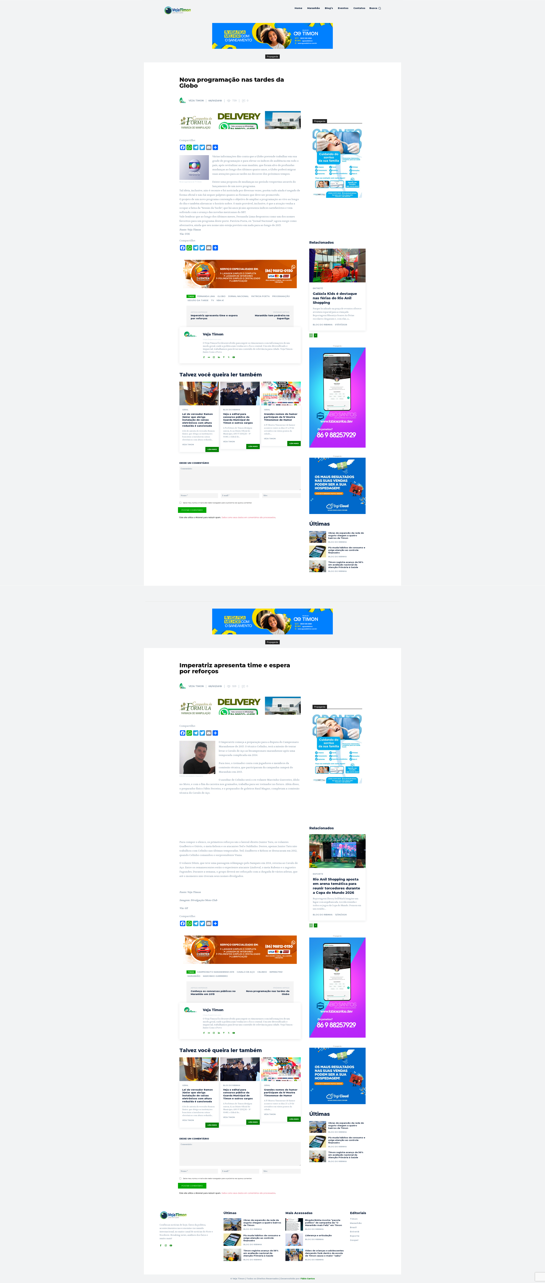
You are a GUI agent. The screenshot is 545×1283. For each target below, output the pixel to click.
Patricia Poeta (260, 296)
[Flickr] (209, 357)
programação (281, 296)
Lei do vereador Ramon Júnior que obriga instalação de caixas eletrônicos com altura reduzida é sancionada (197, 420)
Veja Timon (196, 100)
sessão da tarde (197, 300)
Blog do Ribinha (231, 410)
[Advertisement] (337, 96)
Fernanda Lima (206, 296)
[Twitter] (229, 357)
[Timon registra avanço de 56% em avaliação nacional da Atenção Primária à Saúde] (317, 566)
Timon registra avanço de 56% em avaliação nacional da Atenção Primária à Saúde (345, 565)
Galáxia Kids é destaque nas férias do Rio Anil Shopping (335, 298)
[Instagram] (214, 357)
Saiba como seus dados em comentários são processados (248, 517)
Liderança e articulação (318, 1235)
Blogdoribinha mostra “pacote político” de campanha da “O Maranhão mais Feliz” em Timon (323, 1223)
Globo (221, 296)
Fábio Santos (308, 1278)
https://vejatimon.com (212, 339)
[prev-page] (311, 335)
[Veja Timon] (183, 100)
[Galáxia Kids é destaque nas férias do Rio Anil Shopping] (337, 265)
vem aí (220, 300)
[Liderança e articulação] (294, 1240)
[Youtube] (234, 357)
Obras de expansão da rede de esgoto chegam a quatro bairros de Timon (346, 535)
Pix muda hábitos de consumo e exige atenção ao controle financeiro (346, 550)
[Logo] (177, 10)
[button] (375, 8)
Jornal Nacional (238, 296)
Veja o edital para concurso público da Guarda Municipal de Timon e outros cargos (238, 418)
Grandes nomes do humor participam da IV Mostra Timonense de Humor (280, 417)
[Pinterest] (224, 357)
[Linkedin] (219, 357)
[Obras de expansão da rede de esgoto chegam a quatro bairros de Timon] (317, 537)
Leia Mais (212, 449)
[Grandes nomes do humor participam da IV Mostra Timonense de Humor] (281, 393)
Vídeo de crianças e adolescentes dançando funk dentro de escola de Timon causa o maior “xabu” (324, 1253)
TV (212, 300)
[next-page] (315, 335)
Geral (185, 410)
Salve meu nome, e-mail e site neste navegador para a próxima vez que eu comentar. (217, 503)
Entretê (318, 288)
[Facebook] (204, 357)
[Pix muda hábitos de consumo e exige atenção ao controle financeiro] (317, 551)
